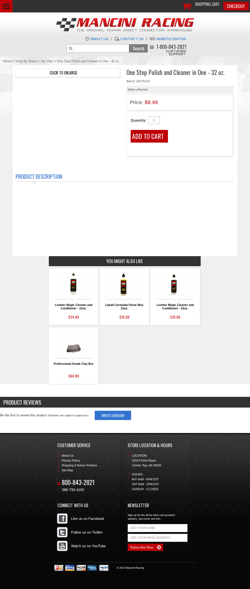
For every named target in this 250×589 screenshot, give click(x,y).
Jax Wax (47, 61)
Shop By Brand (26, 61)
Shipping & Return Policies (79, 465)
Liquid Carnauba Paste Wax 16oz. (124, 306)
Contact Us (132, 39)
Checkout (236, 6)
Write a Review (138, 89)
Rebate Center (171, 39)
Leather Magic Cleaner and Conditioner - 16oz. (175, 306)
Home (7, 61)
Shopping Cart (207, 4)
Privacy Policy (71, 460)
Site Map (67, 470)
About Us (99, 39)
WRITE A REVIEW (113, 415)
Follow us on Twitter (87, 532)
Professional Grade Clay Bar (74, 364)
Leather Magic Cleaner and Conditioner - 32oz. (73, 306)
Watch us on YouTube (88, 546)
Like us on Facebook (87, 518)
